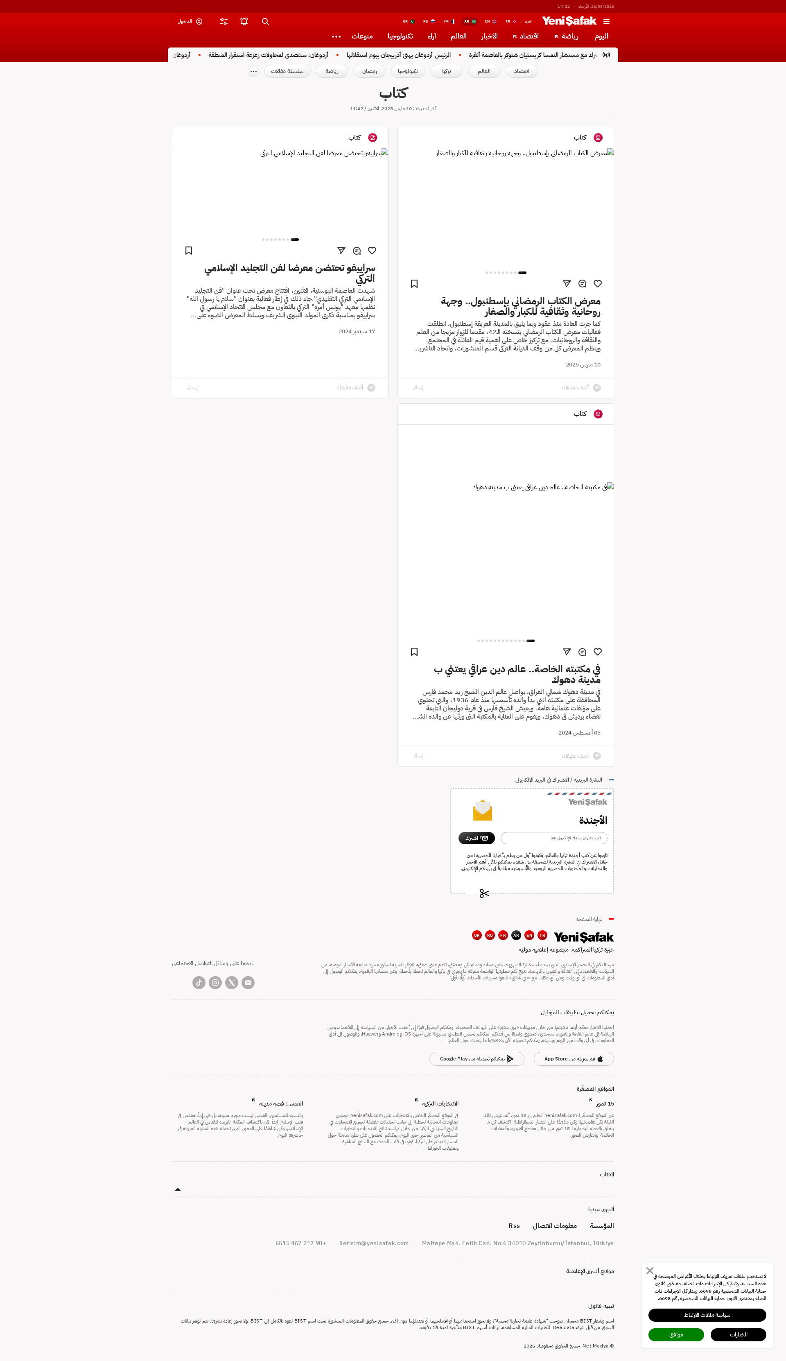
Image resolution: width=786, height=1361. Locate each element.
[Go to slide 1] (522, 272)
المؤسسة (602, 1226)
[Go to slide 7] (495, 272)
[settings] (223, 21)
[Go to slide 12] (482, 641)
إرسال (418, 387)
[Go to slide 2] (515, 272)
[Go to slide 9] (487, 272)
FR (503, 935)
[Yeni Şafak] (569, 21)
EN (529, 935)
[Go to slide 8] (491, 272)
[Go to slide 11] (487, 641)
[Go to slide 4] (507, 272)
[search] (265, 21)
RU (490, 935)
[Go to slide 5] (503, 272)
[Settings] (336, 36)
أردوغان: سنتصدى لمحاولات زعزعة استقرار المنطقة (290, 55)
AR (516, 935)
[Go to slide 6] (499, 272)
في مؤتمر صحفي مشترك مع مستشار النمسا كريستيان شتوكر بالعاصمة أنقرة (578, 55)
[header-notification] (244, 21)
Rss (513, 1226)
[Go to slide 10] (491, 641)
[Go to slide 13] (478, 641)
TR (542, 935)
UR (477, 935)
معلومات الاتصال (555, 1226)
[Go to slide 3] (511, 272)
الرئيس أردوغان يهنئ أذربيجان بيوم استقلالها (420, 55)
